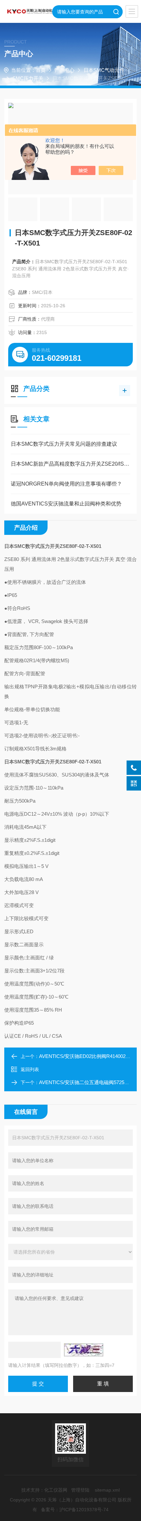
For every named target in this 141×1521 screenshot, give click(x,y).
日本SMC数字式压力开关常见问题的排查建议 (64, 444)
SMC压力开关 (27, 78)
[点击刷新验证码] (83, 1349)
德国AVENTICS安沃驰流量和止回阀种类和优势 (66, 503)
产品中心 (64, 70)
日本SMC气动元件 (104, 70)
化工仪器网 (55, 1490)
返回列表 (30, 1069)
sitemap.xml (107, 1490)
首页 (41, 70)
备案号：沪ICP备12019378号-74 (75, 1509)
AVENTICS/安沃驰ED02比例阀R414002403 (86, 1056)
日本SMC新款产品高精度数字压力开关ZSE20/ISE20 (70, 464)
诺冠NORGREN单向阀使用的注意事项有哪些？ (66, 484)
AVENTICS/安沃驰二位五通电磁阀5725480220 (89, 1082)
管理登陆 (80, 1490)
